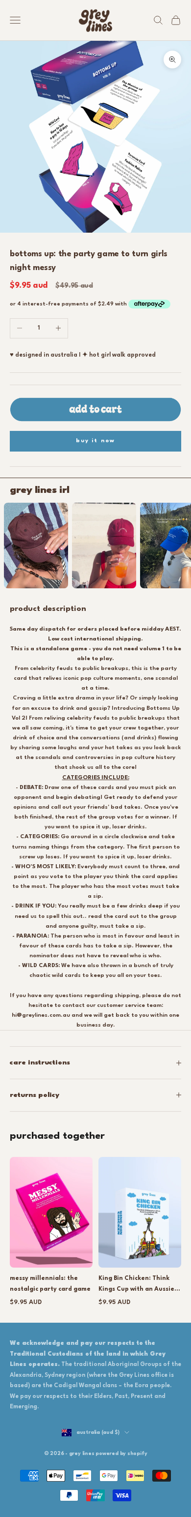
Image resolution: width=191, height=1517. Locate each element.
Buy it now (96, 441)
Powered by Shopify (121, 1453)
